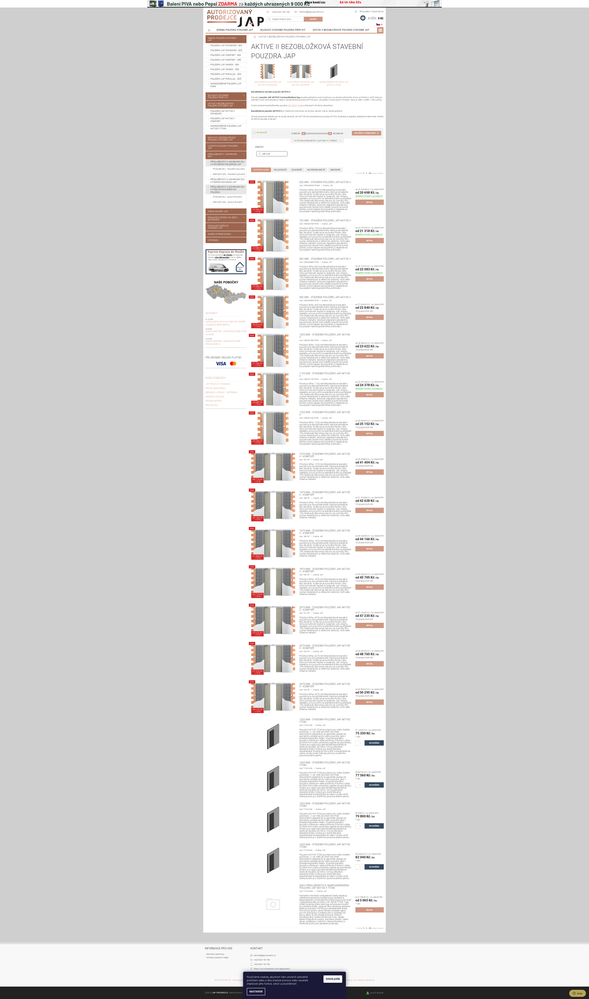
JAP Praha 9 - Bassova (218, 384)
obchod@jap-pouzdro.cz (265, 955)
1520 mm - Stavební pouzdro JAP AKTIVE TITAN (324, 804)
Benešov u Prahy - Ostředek (221, 392)
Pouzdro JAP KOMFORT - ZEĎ (225, 60)
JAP (266, 154)
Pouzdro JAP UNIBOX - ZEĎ (224, 69)
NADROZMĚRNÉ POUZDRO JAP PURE (225, 85)
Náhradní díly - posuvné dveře (227, 202)
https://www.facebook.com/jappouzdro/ (272, 969)
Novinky (212, 313)
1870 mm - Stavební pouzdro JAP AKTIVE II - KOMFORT (324, 570)
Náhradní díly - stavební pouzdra (229, 174)
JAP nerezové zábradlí (363, 980)
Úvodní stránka (209, 30)
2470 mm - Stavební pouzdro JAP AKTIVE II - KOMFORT (324, 685)
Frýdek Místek (214, 401)
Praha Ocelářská (216, 388)
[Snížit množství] (356, 741)
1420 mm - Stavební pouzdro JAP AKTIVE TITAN (324, 763)
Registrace (377, 12)
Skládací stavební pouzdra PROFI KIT (282, 30)
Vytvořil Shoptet (376, 993)
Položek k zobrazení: (366, 133)
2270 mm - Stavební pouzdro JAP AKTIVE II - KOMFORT (324, 647)
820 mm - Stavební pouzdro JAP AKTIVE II (325, 259)
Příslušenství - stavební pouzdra (229, 169)
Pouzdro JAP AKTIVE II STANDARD (222, 112)
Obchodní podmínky (215, 954)
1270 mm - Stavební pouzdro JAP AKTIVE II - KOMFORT (324, 455)
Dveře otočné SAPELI (219, 234)
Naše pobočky (216, 377)
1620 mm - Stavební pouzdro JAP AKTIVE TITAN (324, 845)
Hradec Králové (215, 396)
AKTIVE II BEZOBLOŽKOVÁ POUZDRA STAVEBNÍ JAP (341, 30)
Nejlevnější (280, 170)
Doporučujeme (261, 170)
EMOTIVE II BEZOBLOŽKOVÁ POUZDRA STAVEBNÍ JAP (222, 138)
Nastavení (256, 991)
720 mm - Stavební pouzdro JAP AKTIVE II (325, 220)
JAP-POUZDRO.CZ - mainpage (228, 980)
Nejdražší (297, 170)
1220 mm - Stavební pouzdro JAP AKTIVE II (324, 413)
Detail (369, 202)
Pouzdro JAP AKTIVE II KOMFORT (222, 119)
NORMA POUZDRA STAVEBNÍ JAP (235, 30)
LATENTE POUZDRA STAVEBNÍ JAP (223, 147)
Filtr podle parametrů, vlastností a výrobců (315, 141)
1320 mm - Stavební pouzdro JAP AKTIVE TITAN (324, 720)
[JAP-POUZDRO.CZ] (235, 18)
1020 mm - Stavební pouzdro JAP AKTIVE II (324, 335)
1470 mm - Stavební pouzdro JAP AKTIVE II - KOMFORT (324, 493)
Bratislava (212, 405)
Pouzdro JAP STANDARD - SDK (226, 45)
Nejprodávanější (316, 170)
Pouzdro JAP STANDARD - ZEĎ (226, 50)
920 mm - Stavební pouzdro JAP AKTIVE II (325, 297)
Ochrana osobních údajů (217, 957)
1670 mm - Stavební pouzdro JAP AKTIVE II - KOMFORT (324, 531)
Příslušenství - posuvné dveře (227, 197)
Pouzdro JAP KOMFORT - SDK (225, 55)
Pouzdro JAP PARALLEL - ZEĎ (225, 79)
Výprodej (213, 240)
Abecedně (335, 170)
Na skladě (262, 132)
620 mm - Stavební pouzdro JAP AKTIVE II (325, 182)
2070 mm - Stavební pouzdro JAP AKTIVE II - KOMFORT (324, 608)
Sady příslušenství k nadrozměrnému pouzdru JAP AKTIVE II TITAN (324, 886)
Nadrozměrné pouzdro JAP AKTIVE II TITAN (225, 127)
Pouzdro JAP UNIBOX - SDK (224, 64)
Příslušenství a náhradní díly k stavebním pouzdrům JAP (227, 163)
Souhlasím (333, 979)
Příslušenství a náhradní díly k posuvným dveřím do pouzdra (227, 189)
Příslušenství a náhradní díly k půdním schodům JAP (227, 180)
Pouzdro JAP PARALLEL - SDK (225, 74)
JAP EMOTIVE (294, 105)
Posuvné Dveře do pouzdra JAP (218, 227)
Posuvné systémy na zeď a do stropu (223, 218)
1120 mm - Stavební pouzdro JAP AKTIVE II (324, 374)
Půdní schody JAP (218, 211)
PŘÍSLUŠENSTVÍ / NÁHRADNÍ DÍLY (222, 155)
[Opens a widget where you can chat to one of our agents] (577, 993)
